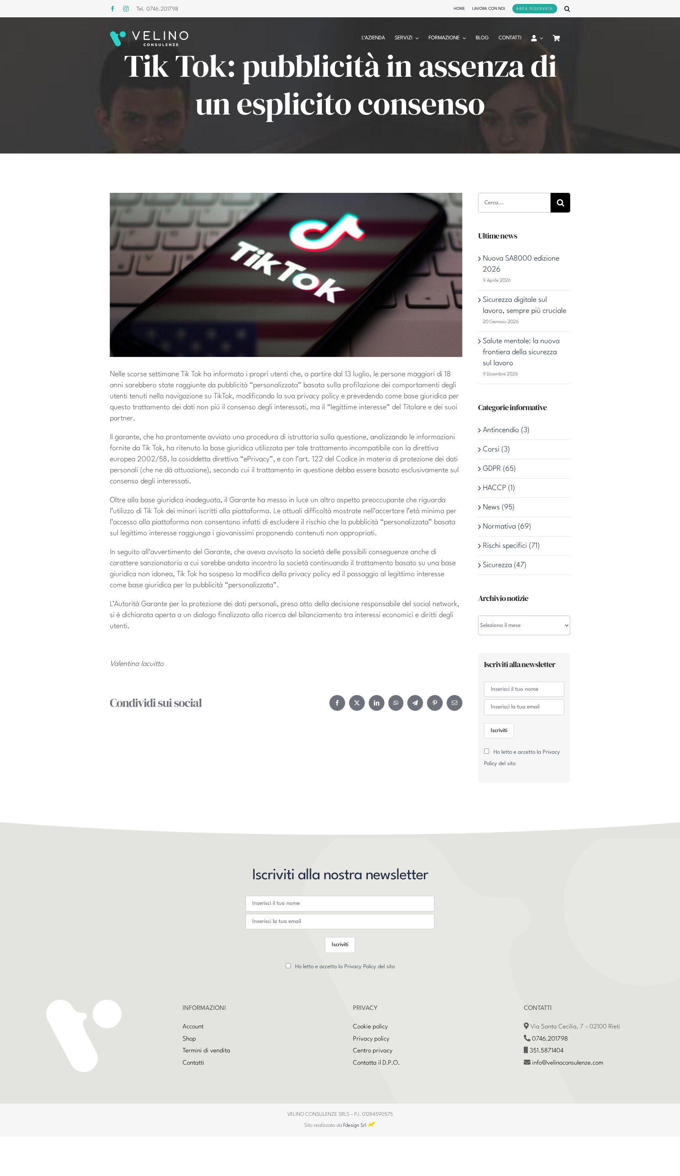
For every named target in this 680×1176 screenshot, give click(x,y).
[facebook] (112, 8)
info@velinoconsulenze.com (567, 1063)
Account (193, 1027)
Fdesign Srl (354, 1125)
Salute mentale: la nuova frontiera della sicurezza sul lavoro (521, 352)
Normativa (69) (507, 526)
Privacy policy (371, 1039)
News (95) (499, 507)
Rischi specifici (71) (511, 545)
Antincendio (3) (506, 430)
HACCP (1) (499, 488)
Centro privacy (372, 1051)
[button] (567, 8)
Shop (189, 1039)
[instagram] (126, 8)
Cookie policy (370, 1027)
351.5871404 (547, 1051)
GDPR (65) (499, 468)
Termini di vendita (206, 1051)
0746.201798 (550, 1039)
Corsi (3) (496, 449)
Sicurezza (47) (505, 565)
